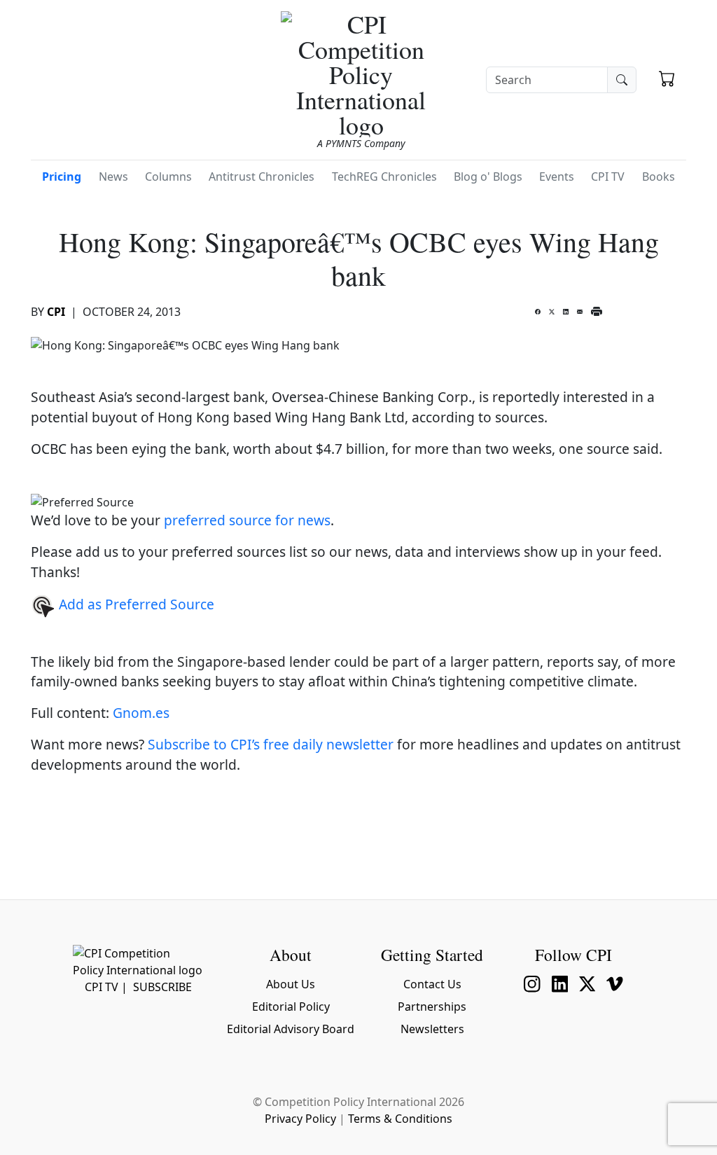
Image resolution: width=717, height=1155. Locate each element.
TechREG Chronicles (384, 176)
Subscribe (162, 987)
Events (556, 176)
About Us (290, 984)
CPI (56, 311)
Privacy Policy (300, 1118)
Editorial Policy (291, 1006)
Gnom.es (141, 712)
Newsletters (432, 1029)
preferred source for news (247, 520)
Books (658, 176)
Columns (168, 176)
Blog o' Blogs (488, 176)
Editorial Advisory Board (290, 1029)
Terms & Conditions (400, 1118)
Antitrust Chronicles (261, 176)
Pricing (61, 176)
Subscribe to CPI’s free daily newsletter (271, 744)
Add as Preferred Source (134, 604)
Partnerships (432, 1006)
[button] (667, 80)
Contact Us (432, 984)
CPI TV (608, 176)
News (113, 176)
